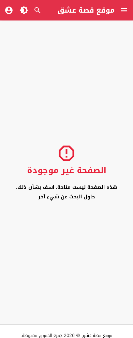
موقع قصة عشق (86, 10)
